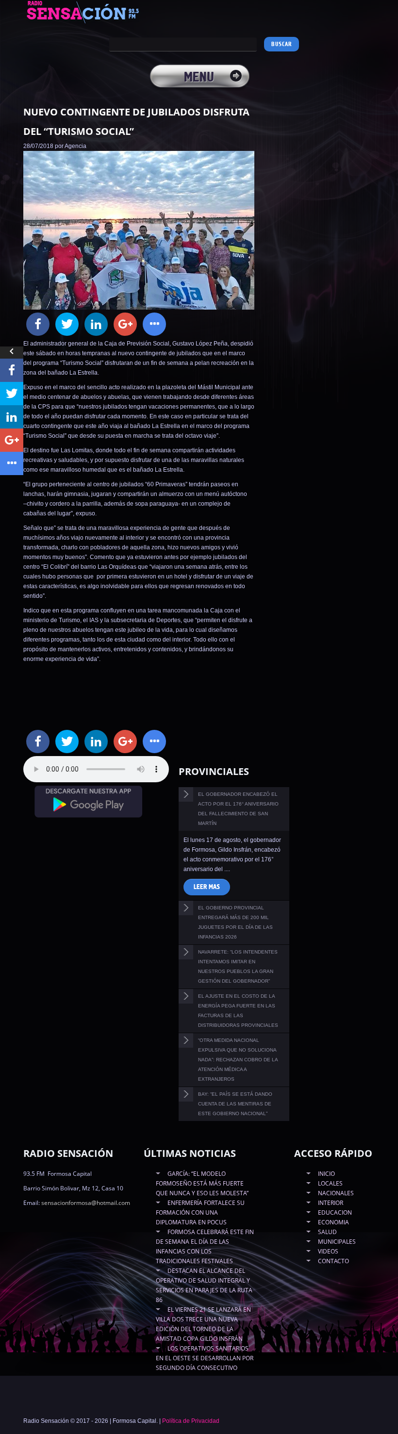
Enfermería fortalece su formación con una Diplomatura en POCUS (200, 1212)
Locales (330, 1183)
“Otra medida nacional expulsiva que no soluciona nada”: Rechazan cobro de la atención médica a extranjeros (238, 1060)
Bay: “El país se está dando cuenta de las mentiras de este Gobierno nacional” (235, 1103)
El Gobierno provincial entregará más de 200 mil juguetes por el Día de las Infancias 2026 (235, 922)
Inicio (326, 1174)
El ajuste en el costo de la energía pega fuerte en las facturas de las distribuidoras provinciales (238, 1010)
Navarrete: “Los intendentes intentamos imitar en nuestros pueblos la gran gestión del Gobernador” (238, 966)
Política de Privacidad (190, 1421)
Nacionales (336, 1193)
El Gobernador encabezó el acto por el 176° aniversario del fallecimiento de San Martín (238, 808)
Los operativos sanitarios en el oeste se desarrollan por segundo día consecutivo (204, 1358)
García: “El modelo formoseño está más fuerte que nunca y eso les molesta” (202, 1183)
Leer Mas (207, 887)
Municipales (337, 1241)
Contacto (333, 1261)
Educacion (335, 1212)
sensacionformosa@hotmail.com (85, 1203)
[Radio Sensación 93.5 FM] (93, 11)
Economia (333, 1222)
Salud (327, 1232)
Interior (330, 1203)
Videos (328, 1251)
